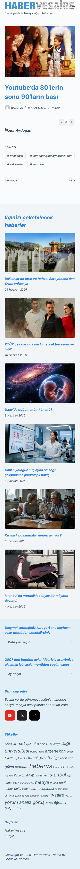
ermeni (70, 751)
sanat (26, 788)
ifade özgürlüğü (24, 775)
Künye (9, 836)
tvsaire (57, 795)
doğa (41, 751)
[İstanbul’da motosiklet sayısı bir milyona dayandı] (40, 569)
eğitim (18, 758)
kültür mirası (27, 783)
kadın (8, 782)
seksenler (15, 164)
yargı (68, 795)
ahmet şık (22, 743)
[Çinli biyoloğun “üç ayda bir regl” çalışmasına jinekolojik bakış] (40, 443)
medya (42, 782)
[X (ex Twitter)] (22, 715)
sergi (65, 788)
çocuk (49, 803)
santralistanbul (42, 788)
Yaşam (55, 107)
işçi (69, 775)
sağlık (58, 789)
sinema (9, 795)
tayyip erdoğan (30, 795)
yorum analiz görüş (25, 802)
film (25, 758)
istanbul (57, 775)
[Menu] (73, 8)
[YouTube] (10, 715)
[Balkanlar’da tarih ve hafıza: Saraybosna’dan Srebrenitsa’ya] (40, 252)
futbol (33, 758)
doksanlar (15, 155)
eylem (9, 758)
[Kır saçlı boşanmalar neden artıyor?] (40, 509)
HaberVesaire (15, 830)
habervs (40, 765)
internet (41, 775)
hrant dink (58, 767)
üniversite (13, 809)
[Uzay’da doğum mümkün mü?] (40, 383)
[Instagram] (34, 715)
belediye (54, 744)
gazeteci (46, 757)
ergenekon (55, 751)
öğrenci (60, 803)
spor (18, 795)
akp (36, 743)
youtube (37, 164)
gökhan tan (64, 758)
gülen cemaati (16, 767)
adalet (8, 744)
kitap (16, 782)
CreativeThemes (17, 859)
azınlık (44, 744)
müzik (54, 782)
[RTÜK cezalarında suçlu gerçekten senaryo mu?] (40, 317)
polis (17, 789)
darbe (33, 751)
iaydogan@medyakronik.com (51, 155)
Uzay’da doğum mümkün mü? (28, 409)
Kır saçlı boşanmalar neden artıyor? (33, 535)
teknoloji (44, 795)
